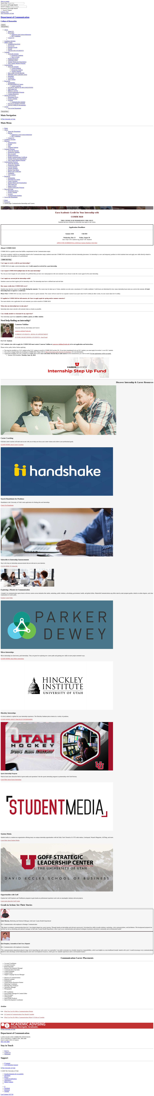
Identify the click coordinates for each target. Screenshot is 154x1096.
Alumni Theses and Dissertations (17, 62)
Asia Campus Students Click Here (87, 243)
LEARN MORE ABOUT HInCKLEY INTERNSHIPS (17, 719)
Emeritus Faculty (12, 47)
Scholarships (11, 82)
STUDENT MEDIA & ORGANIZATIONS (20, 87)
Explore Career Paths (7, 598)
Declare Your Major (13, 170)
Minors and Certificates (14, 171)
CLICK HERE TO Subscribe (9, 566)
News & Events (8, 189)
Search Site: (4, 3)
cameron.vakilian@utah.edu (23, 331)
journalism (11, 76)
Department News (13, 97)
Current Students (16, 68)
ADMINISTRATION (14, 44)
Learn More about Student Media (10, 840)
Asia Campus (11, 79)
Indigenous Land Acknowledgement (21, 134)
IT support (7, 1063)
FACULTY (11, 46)
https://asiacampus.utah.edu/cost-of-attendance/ (58, 352)
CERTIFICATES (13, 60)
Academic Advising (9, 41)
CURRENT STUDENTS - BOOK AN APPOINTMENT (31, 334)
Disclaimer (7, 1075)
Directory (7, 141)
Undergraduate (8, 65)
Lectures (10, 194)
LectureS (10, 100)
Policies (10, 133)
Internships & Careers (14, 179)
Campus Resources (13, 94)
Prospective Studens (17, 70)
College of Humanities (9, 21)
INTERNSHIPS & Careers (15, 84)
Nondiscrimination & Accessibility (14, 1074)
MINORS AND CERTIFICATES (17, 74)
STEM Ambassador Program (16, 92)
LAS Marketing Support (11, 1065)
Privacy (6, 1077)
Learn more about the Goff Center (10, 901)
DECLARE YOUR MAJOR (16, 73)
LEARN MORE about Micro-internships (12, 658)
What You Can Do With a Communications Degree (18, 1011)
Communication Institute (18, 102)
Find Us (6, 1051)
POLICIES (11, 33)
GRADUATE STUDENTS (16, 50)
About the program (13, 54)
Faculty (10, 144)
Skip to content (5, 1)
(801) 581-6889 (5, 1041)
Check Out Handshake (7, 505)
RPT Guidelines (15, 36)
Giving (6, 106)
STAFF (10, 49)
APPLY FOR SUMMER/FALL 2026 (67, 243)
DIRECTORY (8, 42)
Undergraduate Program (11, 162)
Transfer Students (16, 71)
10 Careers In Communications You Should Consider (19, 1014)
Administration (12, 142)
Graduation (11, 78)
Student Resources (13, 58)
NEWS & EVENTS (10, 95)
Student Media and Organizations (17, 183)
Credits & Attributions (10, 1079)
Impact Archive (12, 186)
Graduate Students (13, 147)
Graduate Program (9, 149)
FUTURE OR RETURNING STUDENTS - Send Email (31, 337)
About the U (7, 1080)
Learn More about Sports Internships (11, 779)
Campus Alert (4, 12)
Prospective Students (17, 55)
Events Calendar (12, 98)
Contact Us (11, 38)
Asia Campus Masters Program (17, 63)
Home (6, 128)
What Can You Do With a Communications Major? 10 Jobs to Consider (24, 1017)
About (6, 30)
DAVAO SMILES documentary (17, 105)
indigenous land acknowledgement (21, 34)
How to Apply (15, 57)
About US (11, 31)
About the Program (13, 150)
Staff (9, 146)
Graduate (6, 52)
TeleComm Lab (12, 89)
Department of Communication (15, 17)
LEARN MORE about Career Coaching (12, 444)
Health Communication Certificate (17, 157)
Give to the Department (14, 108)
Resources (7, 81)
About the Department (14, 131)
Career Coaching (16, 86)
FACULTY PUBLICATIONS (16, 103)
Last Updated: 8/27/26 (7, 1094)
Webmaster (7, 1054)
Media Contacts (8, 1082)
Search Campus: (5, 6)
